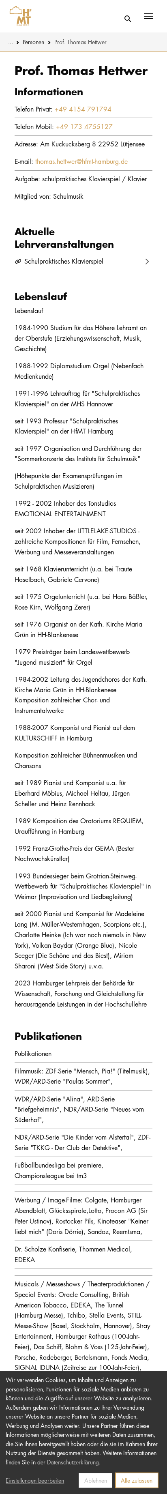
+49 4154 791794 (83, 109)
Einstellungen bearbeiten (35, 1480)
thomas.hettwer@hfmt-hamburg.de (81, 161)
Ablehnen (95, 1480)
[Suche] (128, 19)
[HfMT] (18, 16)
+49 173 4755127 (84, 126)
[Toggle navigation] (148, 16)
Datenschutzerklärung (73, 1462)
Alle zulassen (136, 1480)
